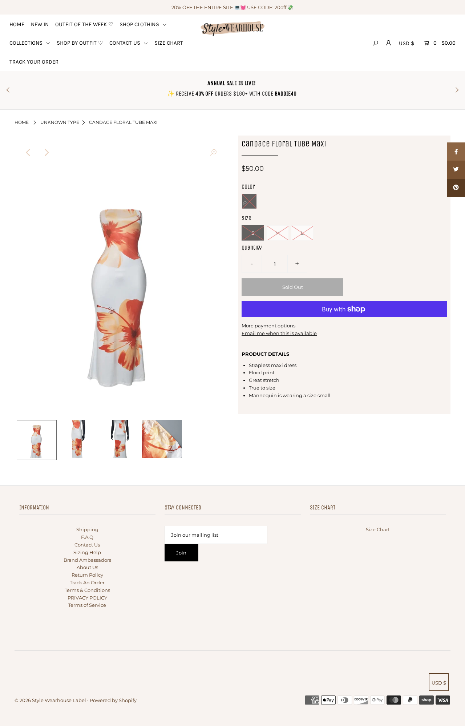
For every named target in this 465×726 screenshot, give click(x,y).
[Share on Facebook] (456, 151)
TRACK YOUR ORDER (33, 62)
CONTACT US (125, 43)
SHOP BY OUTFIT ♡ (80, 43)
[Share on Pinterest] (456, 188)
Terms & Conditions (87, 590)
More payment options (268, 325)
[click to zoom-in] (213, 153)
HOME (16, 24)
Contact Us (87, 545)
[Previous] (28, 153)
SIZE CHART (168, 43)
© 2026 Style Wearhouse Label (50, 700)
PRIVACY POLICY (87, 598)
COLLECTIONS (26, 43)
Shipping (87, 529)
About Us (87, 567)
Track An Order (87, 582)
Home (22, 122)
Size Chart (378, 529)
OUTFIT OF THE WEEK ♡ (84, 24)
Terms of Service (87, 605)
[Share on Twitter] (456, 170)
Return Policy (87, 575)
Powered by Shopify (113, 700)
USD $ (406, 43)
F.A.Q (87, 537)
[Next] (46, 153)
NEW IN (40, 24)
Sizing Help (87, 552)
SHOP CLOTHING (140, 24)
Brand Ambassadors (87, 560)
